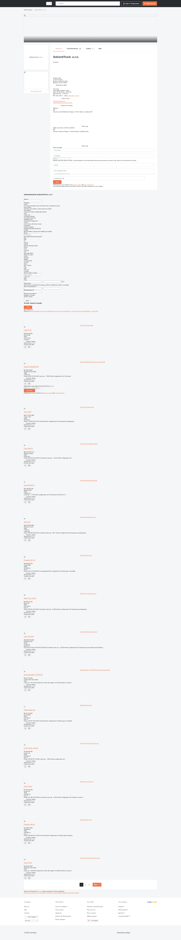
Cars (37, 893)
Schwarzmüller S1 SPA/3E (33, 675)
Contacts (26, 913)
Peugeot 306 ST (29, 824)
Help (25, 910)
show (27, 300)
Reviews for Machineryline (63, 916)
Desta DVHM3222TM (31, 367)
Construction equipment (46, 893)
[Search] (57, 3)
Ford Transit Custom (31, 748)
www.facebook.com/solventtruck (62, 102)
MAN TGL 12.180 (30, 598)
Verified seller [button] (57, 78)
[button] (61, 85)
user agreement (89, 184)
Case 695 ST (28, 448)
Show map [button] (85, 126)
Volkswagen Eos (29, 710)
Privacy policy (59, 910)
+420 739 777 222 (73, 95)
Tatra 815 (27, 522)
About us (26, 906)
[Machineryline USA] (34, 3)
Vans (55, 893)
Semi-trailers (32, 893)
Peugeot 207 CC (29, 560)
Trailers (77, 893)
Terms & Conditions (61, 906)
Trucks (26, 893)
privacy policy (77, 184)
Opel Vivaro (28, 786)
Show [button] (66, 95)
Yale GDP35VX (29, 485)
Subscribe (29, 390)
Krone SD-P (28, 863)
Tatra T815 (27, 412)
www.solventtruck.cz (59, 101)
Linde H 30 (27, 330)
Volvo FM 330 (28, 636)
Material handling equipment (66, 893)
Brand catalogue (60, 919)
